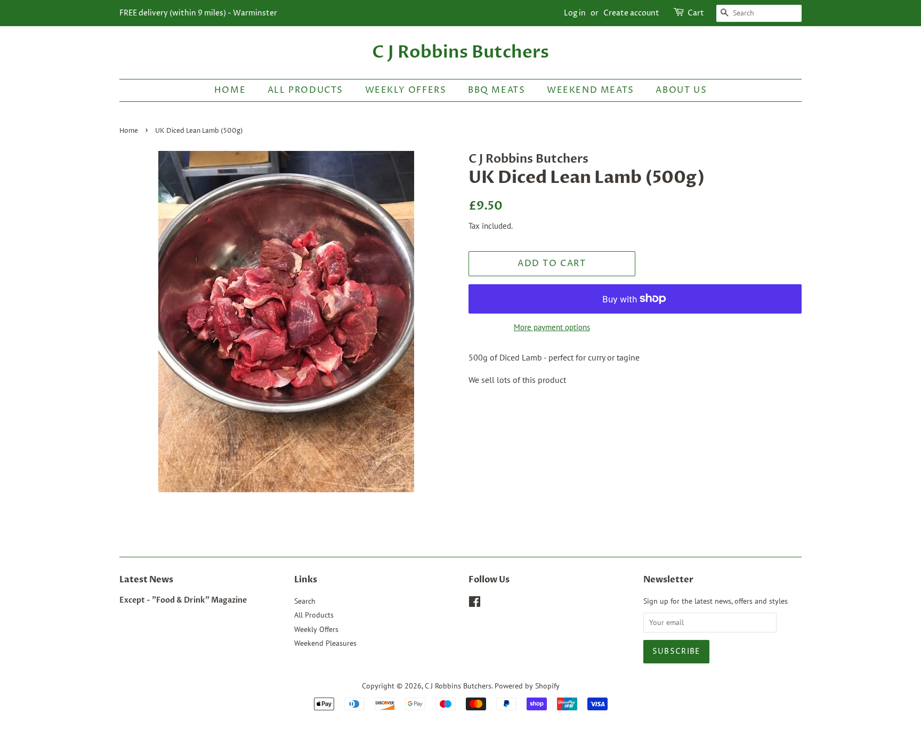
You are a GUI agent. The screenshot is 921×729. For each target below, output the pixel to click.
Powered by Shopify (527, 686)
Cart (696, 13)
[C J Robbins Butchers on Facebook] (474, 603)
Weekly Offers (406, 90)
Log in (575, 13)
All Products (305, 90)
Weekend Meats (590, 90)
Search (305, 601)
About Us (681, 90)
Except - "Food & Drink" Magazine (183, 600)
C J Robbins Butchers (460, 52)
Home (230, 90)
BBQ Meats (496, 90)
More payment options (552, 327)
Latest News (146, 580)
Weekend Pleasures (325, 643)
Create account (631, 13)
